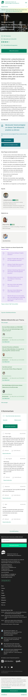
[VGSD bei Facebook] (2, 667)
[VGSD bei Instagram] (5, 667)
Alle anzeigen (4, 322)
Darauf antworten (7, 453)
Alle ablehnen (4, 694)
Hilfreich (7, 450)
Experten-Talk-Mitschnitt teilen (8, 312)
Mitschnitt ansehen (14, 50)
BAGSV (12, 574)
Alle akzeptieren (14, 690)
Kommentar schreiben (10, 426)
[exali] (18, 661)
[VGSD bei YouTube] (11, 667)
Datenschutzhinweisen (6, 687)
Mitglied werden (4, 6)
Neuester (5, 420)
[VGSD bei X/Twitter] (8, 667)
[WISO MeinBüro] (7, 661)
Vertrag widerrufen (6, 580)
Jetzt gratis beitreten (14, 545)
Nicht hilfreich (17, 450)
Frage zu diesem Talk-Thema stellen (9, 304)
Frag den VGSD (5, 249)
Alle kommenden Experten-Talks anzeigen (10, 624)
